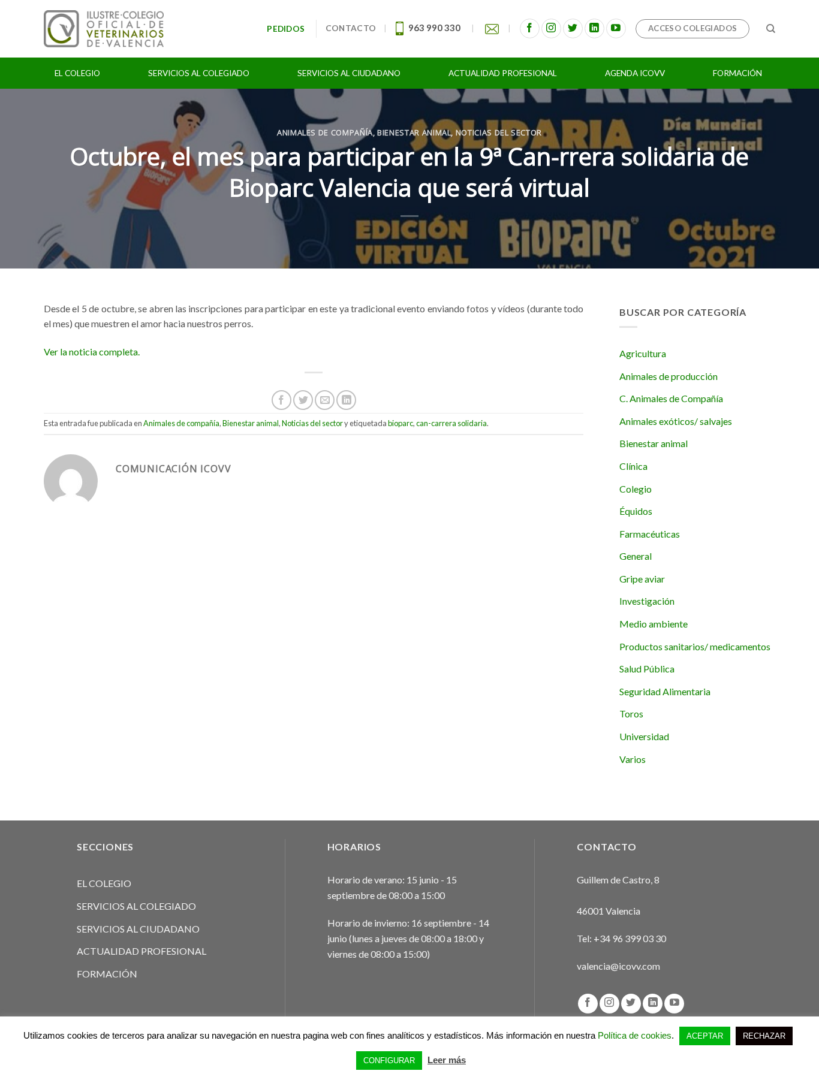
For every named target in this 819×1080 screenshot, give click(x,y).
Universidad (644, 736)
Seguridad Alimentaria (664, 691)
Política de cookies (635, 1035)
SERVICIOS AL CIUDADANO (138, 928)
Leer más (446, 1060)
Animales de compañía (325, 132)
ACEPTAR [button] (704, 1035)
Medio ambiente (653, 623)
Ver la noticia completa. (92, 351)
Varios (632, 759)
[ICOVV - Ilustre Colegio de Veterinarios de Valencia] (104, 28)
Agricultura (642, 353)
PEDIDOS (287, 29)
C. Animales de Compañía (671, 398)
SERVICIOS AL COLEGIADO (136, 906)
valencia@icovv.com (618, 966)
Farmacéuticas (649, 533)
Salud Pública (647, 668)
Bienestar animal (414, 132)
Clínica (633, 466)
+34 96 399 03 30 (630, 938)
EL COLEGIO (104, 883)
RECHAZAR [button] (764, 1035)
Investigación (647, 601)
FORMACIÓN (107, 973)
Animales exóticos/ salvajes (675, 421)
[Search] (770, 28)
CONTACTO (351, 28)
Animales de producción (668, 376)
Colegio (635, 488)
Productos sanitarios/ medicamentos (694, 646)
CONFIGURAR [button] (389, 1060)
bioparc (400, 423)
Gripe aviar (642, 578)
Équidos (635, 511)
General (635, 556)
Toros (631, 713)
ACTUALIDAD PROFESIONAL (141, 951)
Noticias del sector (499, 132)
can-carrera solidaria (451, 423)
